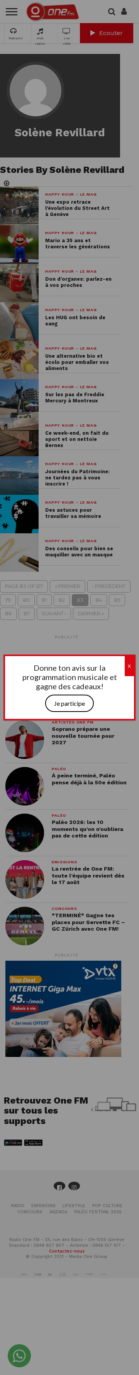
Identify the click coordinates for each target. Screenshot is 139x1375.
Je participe (69, 703)
